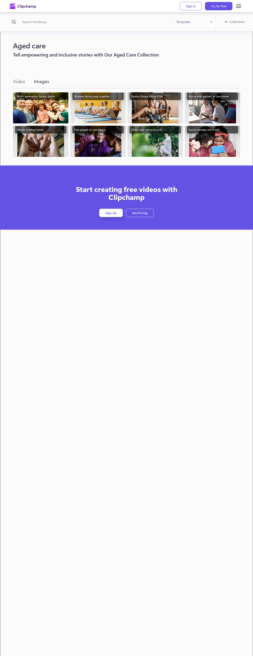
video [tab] (19, 81)
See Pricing (140, 213)
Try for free (218, 6)
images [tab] (41, 81)
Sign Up (111, 213)
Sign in (191, 6)
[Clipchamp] (22, 6)
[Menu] (238, 6)
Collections (237, 22)
